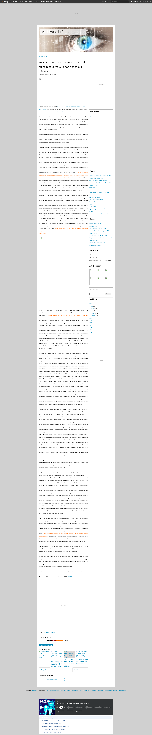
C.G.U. (81, 690)
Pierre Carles (92, 206)
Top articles (63, 690)
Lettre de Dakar (93, 202)
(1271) (95, 223)
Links (90, 204)
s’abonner (62, 711)
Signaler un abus (75, 690)
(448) (93, 233)
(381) (93, 240)
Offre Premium (100, 690)
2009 (90, 320)
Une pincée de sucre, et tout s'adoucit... (99, 214)
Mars (92, 311)
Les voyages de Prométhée (96, 199)
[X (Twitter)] (106, 1)
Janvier (93, 315)
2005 (90, 330)
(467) (99, 231)
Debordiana (92, 190)
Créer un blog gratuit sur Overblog (52, 690)
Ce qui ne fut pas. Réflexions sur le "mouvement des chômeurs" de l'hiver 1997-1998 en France (100, 183)
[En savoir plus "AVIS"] (93, 273)
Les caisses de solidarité (95, 197)
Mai (92, 306)
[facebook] (103, 1)
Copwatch (92, 187)
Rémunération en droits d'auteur (90, 690)
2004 (90, 332)
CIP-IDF (70, 576)
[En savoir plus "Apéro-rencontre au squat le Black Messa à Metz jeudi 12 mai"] (109, 281)
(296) (95, 245)
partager (71, 711)
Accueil (41, 56)
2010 (90, 318)
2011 (90, 304)
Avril (92, 308)
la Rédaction (34, 690)
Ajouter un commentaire (52, 679)
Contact (46, 56)
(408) (100, 238)
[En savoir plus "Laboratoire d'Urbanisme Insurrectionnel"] (93, 281)
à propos (80, 711)
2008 (90, 323)
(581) (97, 228)
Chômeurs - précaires (50, 632)
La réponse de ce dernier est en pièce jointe (57, 111)
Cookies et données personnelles (111, 690)
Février (93, 313)
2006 (90, 327)
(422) (100, 235)
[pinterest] (108, 1)
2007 (90, 325)
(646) (93, 226)
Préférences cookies (122, 690)
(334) (97, 242)
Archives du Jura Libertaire (63, 32)
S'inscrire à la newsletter (46, 645)
